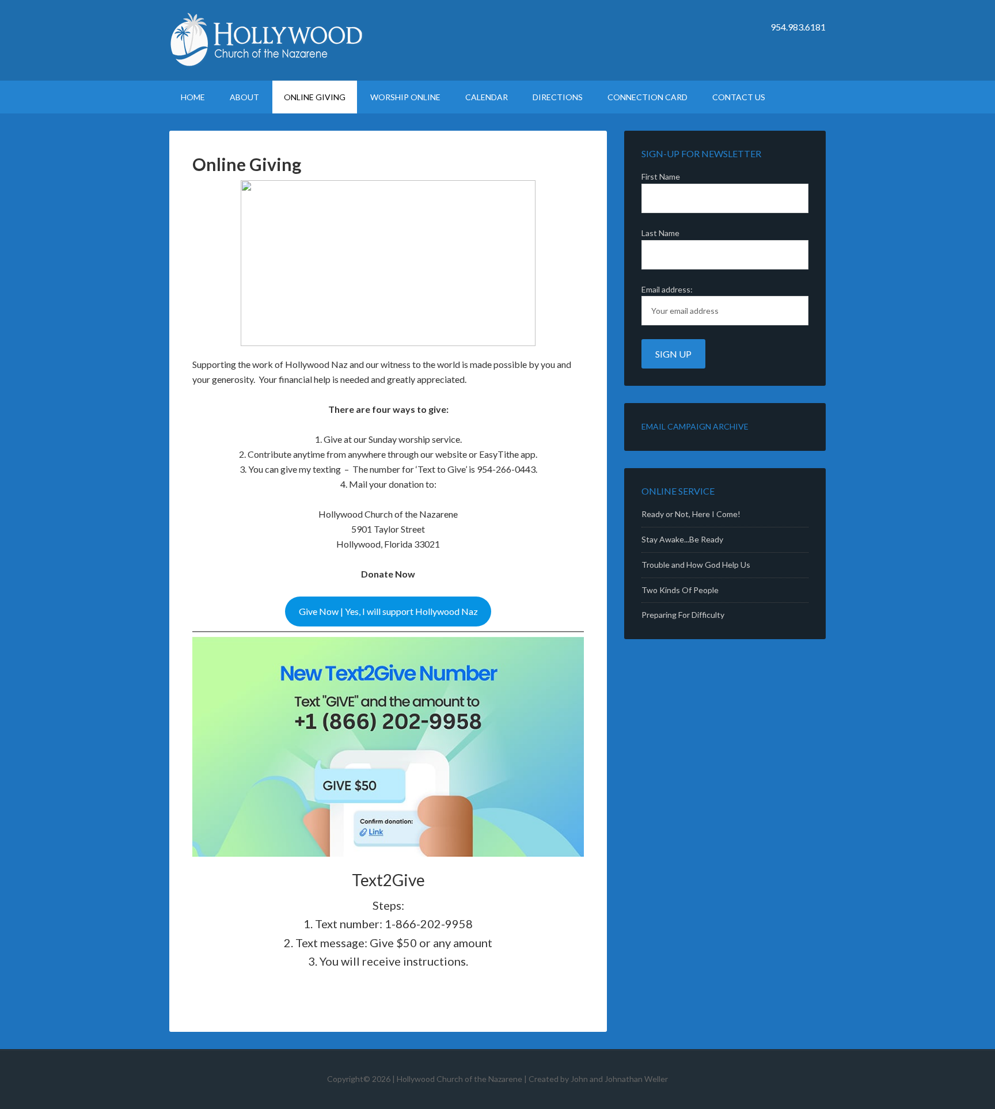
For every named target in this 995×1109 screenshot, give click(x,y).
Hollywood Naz (267, 40)
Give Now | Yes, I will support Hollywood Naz (388, 611)
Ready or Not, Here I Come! (690, 514)
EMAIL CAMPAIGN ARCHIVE (695, 426)
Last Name (660, 233)
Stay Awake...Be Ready (682, 539)
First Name (660, 176)
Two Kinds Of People (680, 590)
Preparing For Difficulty (682, 615)
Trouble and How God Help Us (695, 564)
